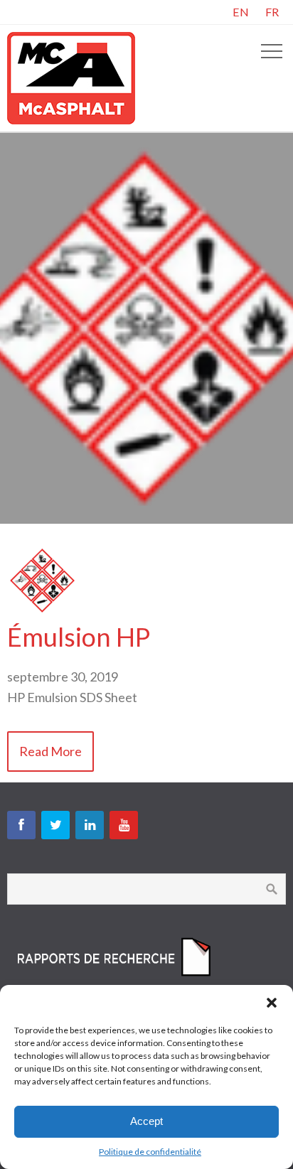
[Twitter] (55, 825)
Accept (146, 1121)
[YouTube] (124, 825)
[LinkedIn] (89, 825)
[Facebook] (21, 825)
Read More (50, 751)
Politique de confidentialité (150, 1151)
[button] (272, 1003)
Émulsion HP (78, 636)
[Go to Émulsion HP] (42, 611)
